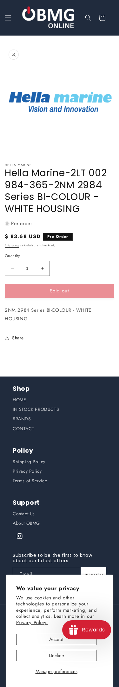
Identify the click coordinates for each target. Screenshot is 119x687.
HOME (19, 400)
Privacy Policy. (32, 622)
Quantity (12, 256)
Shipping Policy (29, 461)
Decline (56, 655)
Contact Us (24, 513)
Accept (56, 639)
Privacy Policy (27, 471)
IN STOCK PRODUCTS (36, 409)
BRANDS (22, 419)
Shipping (12, 245)
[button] (8, 18)
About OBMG (26, 523)
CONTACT (23, 428)
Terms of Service (30, 480)
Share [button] (18, 338)
